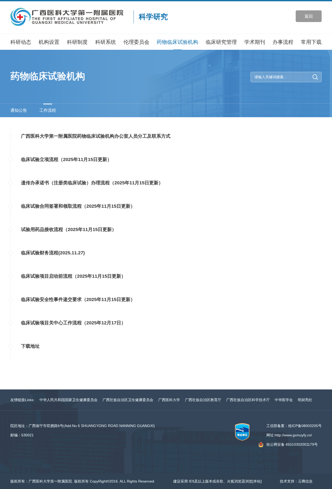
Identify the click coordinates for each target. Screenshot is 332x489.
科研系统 (105, 42)
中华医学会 (284, 400)
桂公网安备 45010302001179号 (292, 444)
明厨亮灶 (305, 400)
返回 (309, 16)
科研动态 (20, 42)
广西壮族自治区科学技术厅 (248, 400)
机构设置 (49, 42)
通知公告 (18, 110)
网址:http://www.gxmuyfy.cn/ (289, 435)
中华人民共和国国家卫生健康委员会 (68, 400)
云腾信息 (305, 481)
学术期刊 (254, 42)
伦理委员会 (136, 42)
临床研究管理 (221, 42)
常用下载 (311, 42)
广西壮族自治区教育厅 (203, 400)
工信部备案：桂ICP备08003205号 (294, 426)
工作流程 (47, 110)
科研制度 (77, 42)
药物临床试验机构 (177, 42)
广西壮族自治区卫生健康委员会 (127, 400)
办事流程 (283, 42)
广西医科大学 (169, 400)
